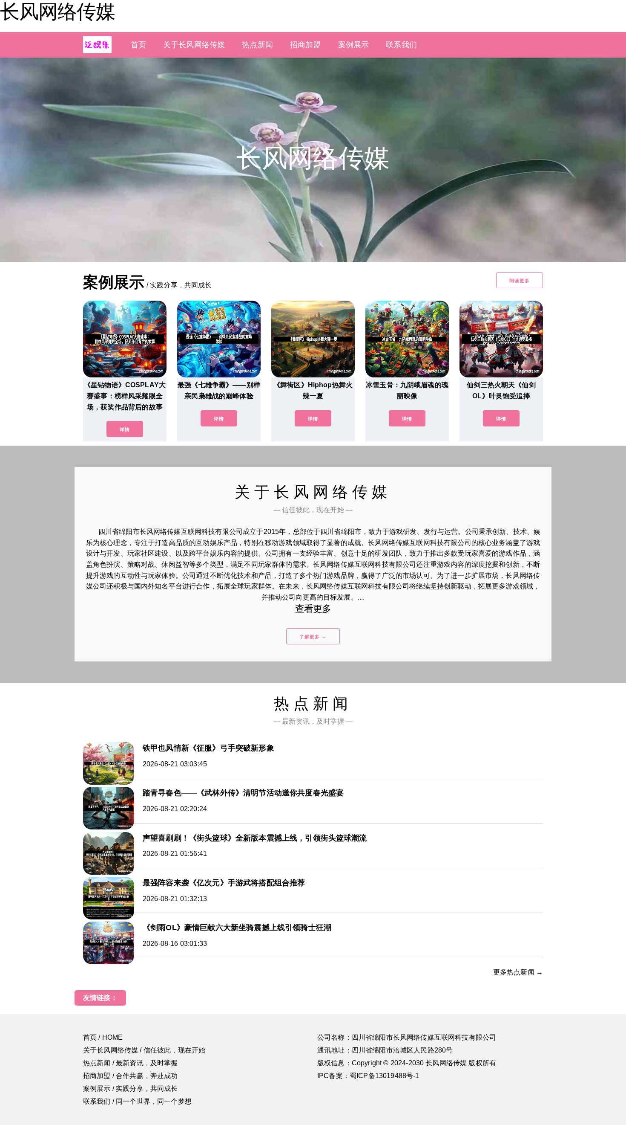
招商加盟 (305, 45)
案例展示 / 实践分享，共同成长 (130, 1088)
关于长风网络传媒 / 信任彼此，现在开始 (144, 1050)
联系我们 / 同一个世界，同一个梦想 (137, 1101)
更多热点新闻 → (518, 972)
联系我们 (401, 45)
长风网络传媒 (57, 11)
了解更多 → (313, 636)
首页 (138, 45)
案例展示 (353, 45)
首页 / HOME (103, 1037)
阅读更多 (519, 280)
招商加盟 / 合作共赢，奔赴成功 (130, 1075)
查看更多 (313, 608)
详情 (125, 429)
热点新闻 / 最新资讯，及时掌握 (130, 1063)
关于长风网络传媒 (194, 45)
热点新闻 (257, 45)
